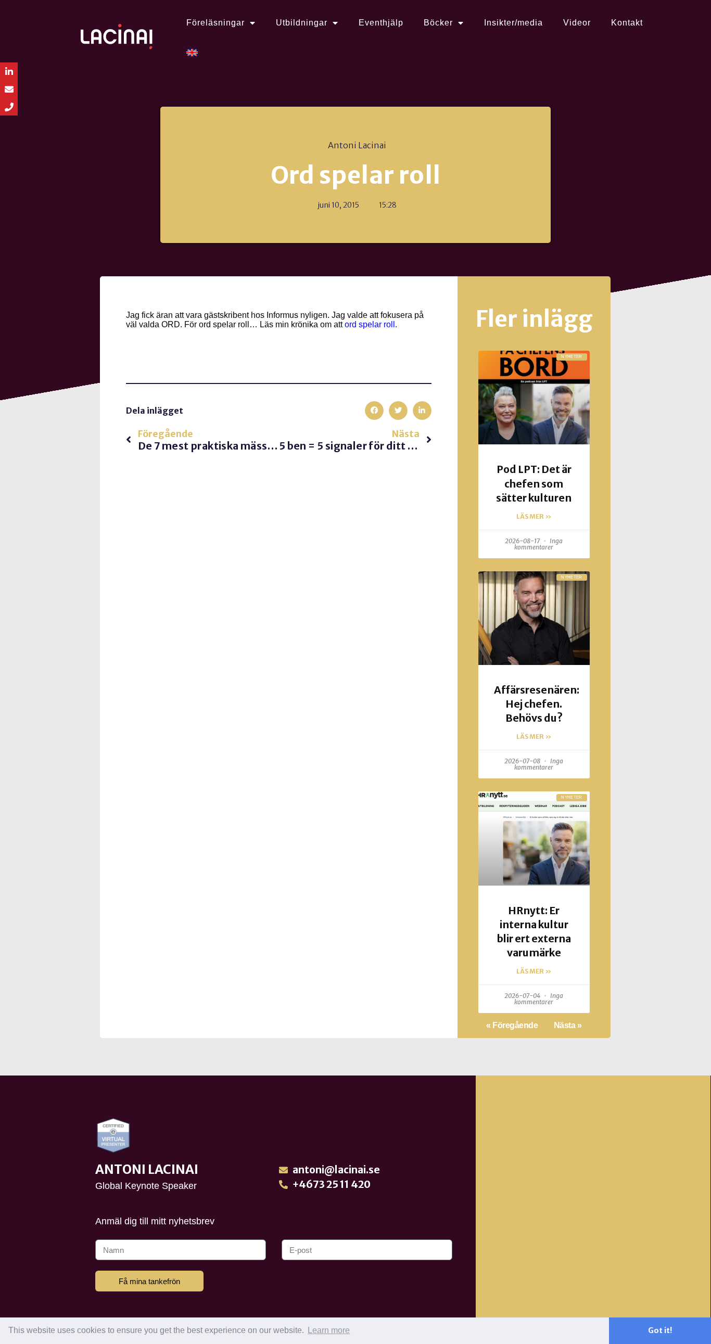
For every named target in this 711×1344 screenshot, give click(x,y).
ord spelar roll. (371, 324)
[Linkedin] (9, 71)
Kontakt (627, 22)
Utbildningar (301, 22)
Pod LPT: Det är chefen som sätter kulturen (534, 483)
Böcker (438, 22)
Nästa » (568, 1025)
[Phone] (9, 107)
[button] (374, 410)
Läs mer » (533, 516)
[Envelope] (9, 89)
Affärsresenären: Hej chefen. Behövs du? (536, 704)
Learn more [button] (329, 1330)
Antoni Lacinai (146, 1169)
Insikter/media (513, 22)
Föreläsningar (215, 22)
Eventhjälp (381, 22)
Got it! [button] (660, 1330)
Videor (577, 22)
